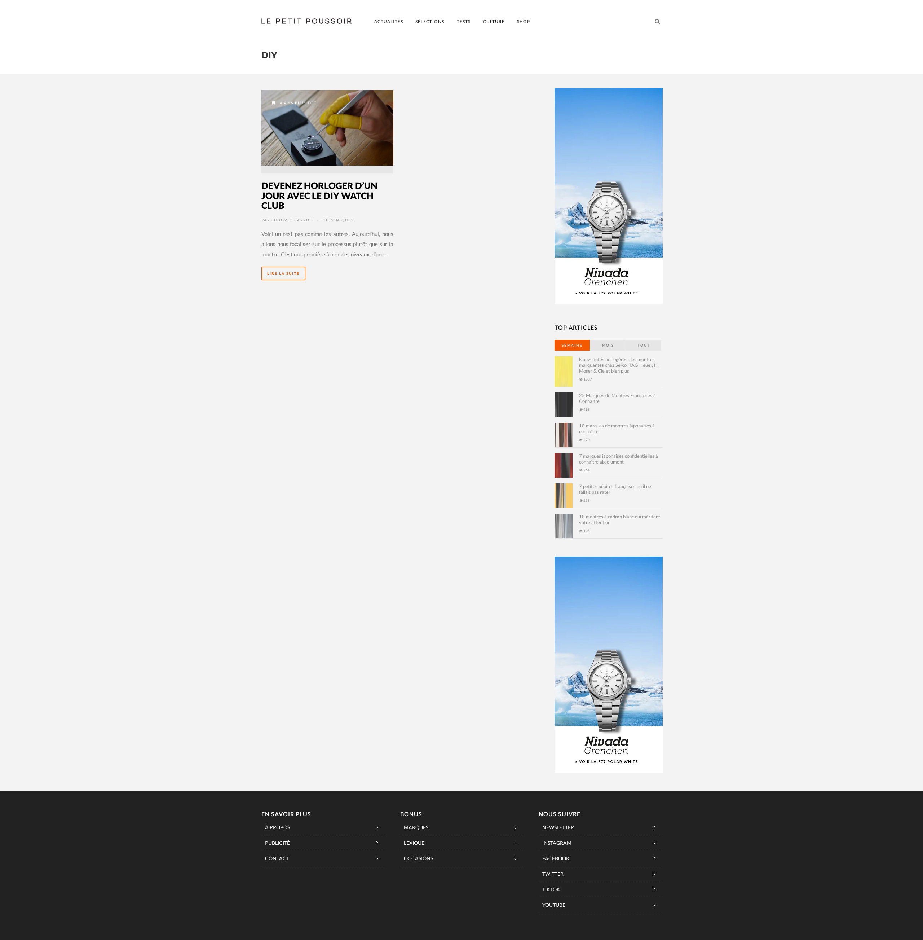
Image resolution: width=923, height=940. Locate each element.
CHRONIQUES (338, 220)
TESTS (464, 21)
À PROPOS (277, 827)
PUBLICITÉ (277, 843)
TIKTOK (551, 889)
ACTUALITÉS (388, 21)
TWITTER (553, 874)
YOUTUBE (553, 905)
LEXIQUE (414, 843)
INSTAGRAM (556, 843)
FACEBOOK (556, 858)
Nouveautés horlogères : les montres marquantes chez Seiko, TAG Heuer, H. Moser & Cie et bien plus (619, 365)
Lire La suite (283, 273)
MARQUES (416, 827)
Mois (608, 345)
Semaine (572, 345)
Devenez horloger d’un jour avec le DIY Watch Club (319, 195)
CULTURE (494, 21)
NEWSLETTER (558, 827)
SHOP (523, 21)
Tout (643, 345)
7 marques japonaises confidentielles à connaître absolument (618, 459)
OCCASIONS (418, 858)
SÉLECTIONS (429, 21)
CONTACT (277, 858)
